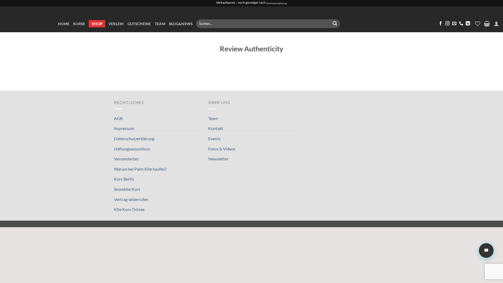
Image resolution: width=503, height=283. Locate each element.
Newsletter (218, 158)
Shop (96, 23)
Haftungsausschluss (132, 148)
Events (214, 138)
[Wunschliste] (477, 23)
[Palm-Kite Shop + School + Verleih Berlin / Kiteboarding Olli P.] (27, 19)
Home (63, 23)
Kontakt (215, 128)
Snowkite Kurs (127, 189)
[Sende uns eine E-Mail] (454, 23)
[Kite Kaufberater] (486, 250)
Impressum (124, 128)
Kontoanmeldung (276, 3)
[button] (487, 23)
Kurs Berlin (124, 178)
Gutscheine (139, 23)
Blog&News (181, 23)
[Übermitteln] (334, 23)
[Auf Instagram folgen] (447, 23)
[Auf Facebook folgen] (441, 23)
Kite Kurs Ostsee (129, 209)
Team (160, 23)
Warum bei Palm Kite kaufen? (140, 168)
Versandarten (126, 158)
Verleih (116, 23)
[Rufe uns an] (461, 23)
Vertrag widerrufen (131, 199)
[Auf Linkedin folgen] (468, 23)
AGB (118, 118)
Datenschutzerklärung (134, 138)
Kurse (79, 23)
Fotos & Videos (222, 148)
